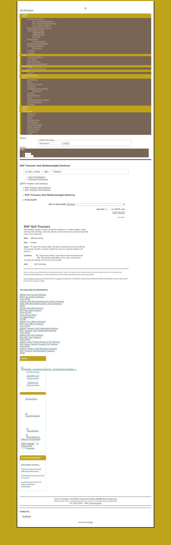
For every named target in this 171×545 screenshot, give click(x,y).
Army (24, 17)
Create (90, 522)
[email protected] (95, 503)
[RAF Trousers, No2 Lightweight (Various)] (39, 328)
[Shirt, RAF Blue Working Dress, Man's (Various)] (42, 301)
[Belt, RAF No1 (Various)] (31, 335)
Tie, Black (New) (27, 317)
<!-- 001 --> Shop (32, 171)
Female (25, 71)
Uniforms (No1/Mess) (36, 68)
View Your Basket (36, 177)
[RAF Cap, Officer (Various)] (32, 322)
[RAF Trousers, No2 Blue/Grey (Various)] (38, 349)
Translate (30, 448)
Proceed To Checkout (38, 179)
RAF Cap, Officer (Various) (31, 324)
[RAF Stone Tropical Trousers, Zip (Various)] (40, 342)
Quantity (100, 209)
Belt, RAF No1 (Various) (30, 337)
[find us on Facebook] (30, 439)
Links (29, 134)
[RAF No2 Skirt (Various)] (31, 308)
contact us (59, 278)
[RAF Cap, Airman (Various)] (33, 295)
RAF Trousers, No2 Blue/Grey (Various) (37, 351)
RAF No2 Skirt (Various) (30, 310)
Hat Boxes (37, 48)
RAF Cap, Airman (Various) (32, 297)
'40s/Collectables (30, 75)
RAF (24, 55)
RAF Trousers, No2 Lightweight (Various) (38, 331)
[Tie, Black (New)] (28, 315)
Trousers (31, 104)
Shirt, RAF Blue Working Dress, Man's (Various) (41, 304)
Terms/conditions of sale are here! (34, 278)
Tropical (30, 53)
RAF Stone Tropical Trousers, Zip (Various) (39, 344)
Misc (24, 77)
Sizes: (26, 247)
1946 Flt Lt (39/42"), (33, 378)
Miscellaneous (33, 95)
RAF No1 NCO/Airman (37, 64)
